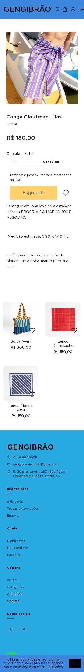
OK (75, 663)
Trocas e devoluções (23, 508)
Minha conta (16, 541)
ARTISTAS (14, 594)
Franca (12, 124)
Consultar (51, 162)
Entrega (13, 515)
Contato (13, 601)
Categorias (15, 587)
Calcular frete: (20, 154)
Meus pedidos (17, 547)
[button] (11, 68)
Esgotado (34, 193)
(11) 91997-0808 (25, 457)
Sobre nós (15, 501)
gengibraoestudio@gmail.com (35, 464)
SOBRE (12, 580)
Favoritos (14, 555)
